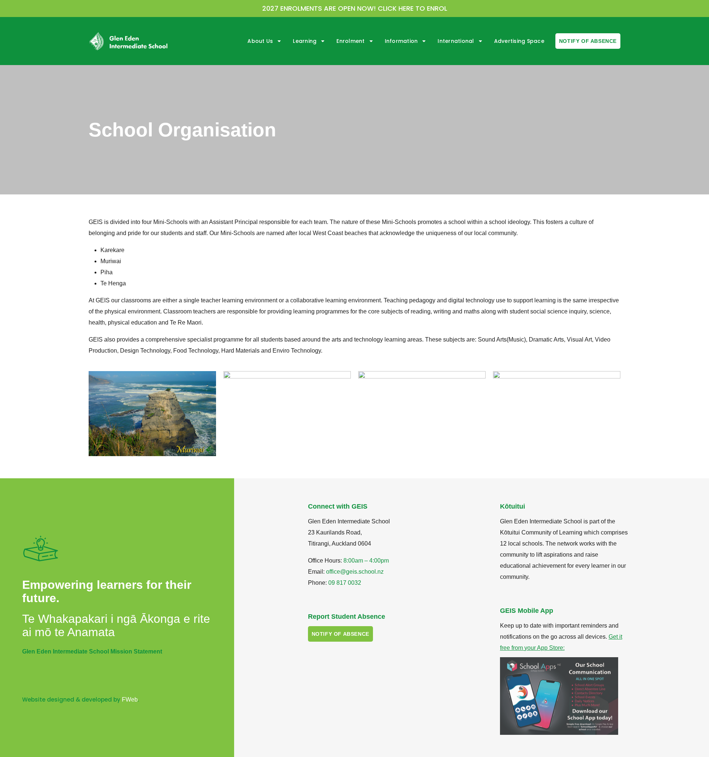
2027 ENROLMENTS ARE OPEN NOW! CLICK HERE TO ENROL (354, 8)
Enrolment (350, 41)
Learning (304, 41)
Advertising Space (519, 41)
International (456, 41)
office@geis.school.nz (355, 571)
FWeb (130, 699)
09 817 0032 (344, 583)
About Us (260, 41)
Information (401, 41)
